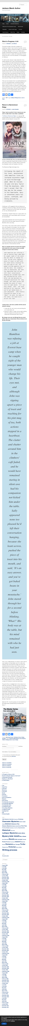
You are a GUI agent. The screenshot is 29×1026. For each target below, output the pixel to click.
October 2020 (5, 969)
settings (13, 1021)
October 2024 (5, 898)
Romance (9, 844)
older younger (18, 839)
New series (6, 839)
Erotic (19, 826)
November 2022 (5, 932)
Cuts (3, 785)
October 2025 (5, 880)
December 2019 (5, 980)
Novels (11, 737)
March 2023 (4, 926)
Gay (5, 827)
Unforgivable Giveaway (7, 777)
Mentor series (19, 738)
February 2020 (5, 978)
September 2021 (5, 953)
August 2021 (5, 955)
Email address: (5, 751)
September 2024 (5, 899)
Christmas (20, 819)
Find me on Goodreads (6, 767)
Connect (20, 29)
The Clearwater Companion (8, 802)
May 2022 (4, 941)
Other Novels (20, 26)
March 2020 (4, 977)
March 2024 (4, 908)
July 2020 (4, 974)
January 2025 (5, 893)
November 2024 (5, 896)
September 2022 (5, 935)
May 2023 (4, 923)
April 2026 (4, 871)
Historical (6, 830)
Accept (4, 1023)
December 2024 (5, 895)
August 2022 (5, 937)
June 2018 (4, 998)
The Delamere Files (6, 806)
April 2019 (4, 989)
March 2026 (4, 872)
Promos (8, 841)
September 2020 (5, 971)
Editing (12, 97)
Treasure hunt (5, 847)
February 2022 (5, 946)
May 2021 (4, 959)
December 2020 (5, 966)
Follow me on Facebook (7, 764)
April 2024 (4, 907)
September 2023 (5, 917)
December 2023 (5, 913)
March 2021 (4, 962)
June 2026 (4, 868)
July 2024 (4, 902)
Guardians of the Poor (14, 827)
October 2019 (5, 983)
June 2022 (4, 940)
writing (20, 847)
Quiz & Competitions (6, 797)
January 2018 (5, 1004)
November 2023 (5, 914)
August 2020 (5, 973)
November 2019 (5, 981)
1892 (3, 819)
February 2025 (5, 892)
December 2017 (5, 1005)
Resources (23, 841)
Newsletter (5, 29)
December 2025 (5, 877)
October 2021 (5, 952)
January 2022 (5, 947)
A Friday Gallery (5, 780)
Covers (3, 824)
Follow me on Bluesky (6, 765)
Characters (16, 819)
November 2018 (5, 996)
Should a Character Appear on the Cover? (11, 775)
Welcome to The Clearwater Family (9, 26)
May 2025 (4, 887)
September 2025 (5, 881)
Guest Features (5, 32)
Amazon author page (13, 29)
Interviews (4, 788)
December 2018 (5, 995)
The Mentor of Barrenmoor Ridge (9, 116)
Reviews (3, 844)
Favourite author (5, 855)
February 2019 (5, 992)
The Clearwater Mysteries (7, 803)
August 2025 (5, 883)
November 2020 (5, 968)
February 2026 (5, 874)
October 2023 (5, 916)
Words (17, 847)
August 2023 (5, 919)
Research (4, 799)
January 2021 (5, 965)
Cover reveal (22, 821)
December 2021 (5, 949)
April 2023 (4, 925)
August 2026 (5, 865)
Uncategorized (5, 811)
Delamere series (15, 826)
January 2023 (5, 929)
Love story (21, 833)
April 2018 (4, 1001)
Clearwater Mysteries (15, 23)
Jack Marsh (14, 43)
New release (22, 836)
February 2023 (5, 928)
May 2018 (4, 999)
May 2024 (4, 905)
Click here (14, 756)
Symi (14, 844)
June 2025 (4, 886)
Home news (12, 830)
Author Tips (12, 32)
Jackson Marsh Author (11, 8)
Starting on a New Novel (7, 778)
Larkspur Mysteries (10, 833)
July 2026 (4, 866)
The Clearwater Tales (6, 805)
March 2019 (4, 990)
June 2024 (4, 904)
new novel (14, 835)
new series (4, 791)
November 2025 (5, 878)
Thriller (3, 739)
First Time (24, 826)
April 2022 (4, 943)
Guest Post (4, 787)
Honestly (23, 32)
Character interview (9, 819)
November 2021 (5, 950)
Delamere (8, 824)
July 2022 (4, 938)
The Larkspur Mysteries (7, 808)
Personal (4, 794)
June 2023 (4, 922)
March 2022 (4, 944)
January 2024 (5, 911)
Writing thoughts (6, 814)
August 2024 (5, 901)
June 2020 (4, 975)
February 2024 (5, 910)
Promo (4, 841)
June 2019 (4, 986)
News (3, 839)
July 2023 (4, 920)
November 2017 (5, 1007)
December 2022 (5, 931)
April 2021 (4, 961)
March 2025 (4, 890)
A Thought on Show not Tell (8, 774)
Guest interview (21, 827)
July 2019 (4, 984)
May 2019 (4, 987)
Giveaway (8, 827)
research (18, 842)
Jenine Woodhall (15, 109)
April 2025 (4, 889)
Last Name (20, 746)
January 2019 (5, 993)
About (7, 23)
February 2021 (5, 964)
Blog (3, 23)
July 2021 (4, 956)
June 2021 (4, 958)
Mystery (24, 738)
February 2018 (5, 1002)
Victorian (12, 847)
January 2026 (5, 875)
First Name (4, 746)
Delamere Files (15, 824)
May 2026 (4, 869)
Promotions (4, 796)
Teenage (18, 844)
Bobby (18, 32)
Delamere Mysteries (7, 826)
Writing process (17, 97)
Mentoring (8, 737)
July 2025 (4, 884)
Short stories (5, 800)
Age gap (11, 738)
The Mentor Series (17, 737)
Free (3, 827)
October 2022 (5, 934)
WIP (7, 97)
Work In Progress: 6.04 (10, 41)
